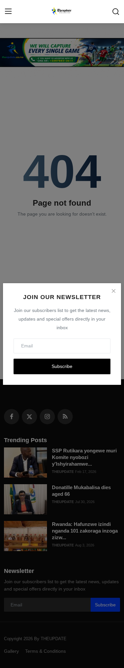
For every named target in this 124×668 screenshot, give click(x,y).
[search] (115, 11)
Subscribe (62, 366)
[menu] (8, 11)
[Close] (113, 290)
